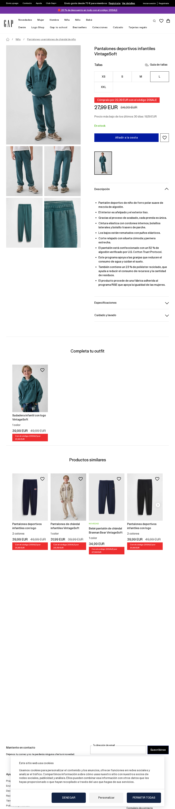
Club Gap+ (51, 3)
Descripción (102, 189)
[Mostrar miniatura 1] (24, 171)
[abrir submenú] (34, 20)
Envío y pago (12, 3)
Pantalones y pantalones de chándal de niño (51, 39)
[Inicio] (7, 39)
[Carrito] (168, 21)
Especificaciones (105, 302)
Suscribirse (158, 749)
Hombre (54, 19)
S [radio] (122, 76)
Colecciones (100, 27)
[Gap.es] (8, 23)
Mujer (40, 19)
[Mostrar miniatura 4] (62, 223)
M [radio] (141, 76)
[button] (164, 137)
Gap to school (58, 27)
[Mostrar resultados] (154, 20)
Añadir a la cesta (126, 137)
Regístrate (114, 3)
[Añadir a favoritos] (42, 370)
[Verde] (103, 163)
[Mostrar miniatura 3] (24, 223)
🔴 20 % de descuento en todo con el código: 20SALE (87, 10)
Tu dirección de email (104, 745)
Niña (67, 19)
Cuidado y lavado (105, 315)
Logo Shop (37, 27)
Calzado (118, 27)
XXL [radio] (103, 87)
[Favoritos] (161, 21)
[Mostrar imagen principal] (43, 94)
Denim (22, 27)
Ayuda (39, 3)
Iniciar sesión (149, 3)
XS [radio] (103, 76)
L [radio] (159, 76)
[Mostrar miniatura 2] (62, 171)
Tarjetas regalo (138, 27)
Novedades (25, 19)
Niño (78, 19)
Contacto (27, 3)
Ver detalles (128, 3)
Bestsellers (80, 27)
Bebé (89, 19)
